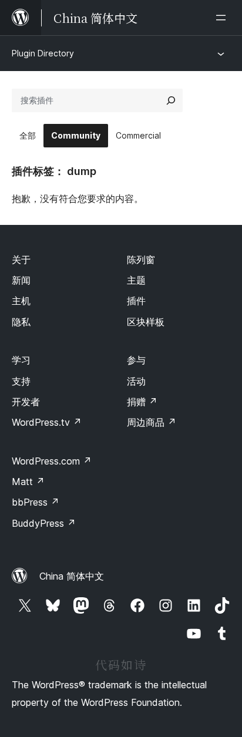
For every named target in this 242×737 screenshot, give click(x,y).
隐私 (21, 322)
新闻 (21, 280)
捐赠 (142, 402)
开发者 (26, 402)
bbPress (35, 502)
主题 (136, 280)
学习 (21, 360)
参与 (136, 360)
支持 (21, 381)
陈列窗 (141, 259)
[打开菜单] (223, 17)
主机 (21, 301)
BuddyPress (44, 523)
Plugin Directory (43, 53)
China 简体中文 (71, 576)
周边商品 (151, 422)
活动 (136, 381)
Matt (28, 481)
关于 (21, 259)
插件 (136, 301)
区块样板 (145, 322)
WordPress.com (52, 461)
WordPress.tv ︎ (47, 422)
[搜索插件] (171, 100)
